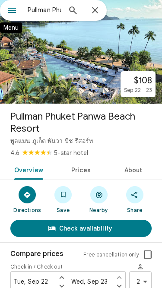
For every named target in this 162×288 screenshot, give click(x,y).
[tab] (27, 169)
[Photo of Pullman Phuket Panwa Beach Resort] (81, 52)
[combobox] (44, 10)
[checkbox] (148, 255)
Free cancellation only (111, 254)
